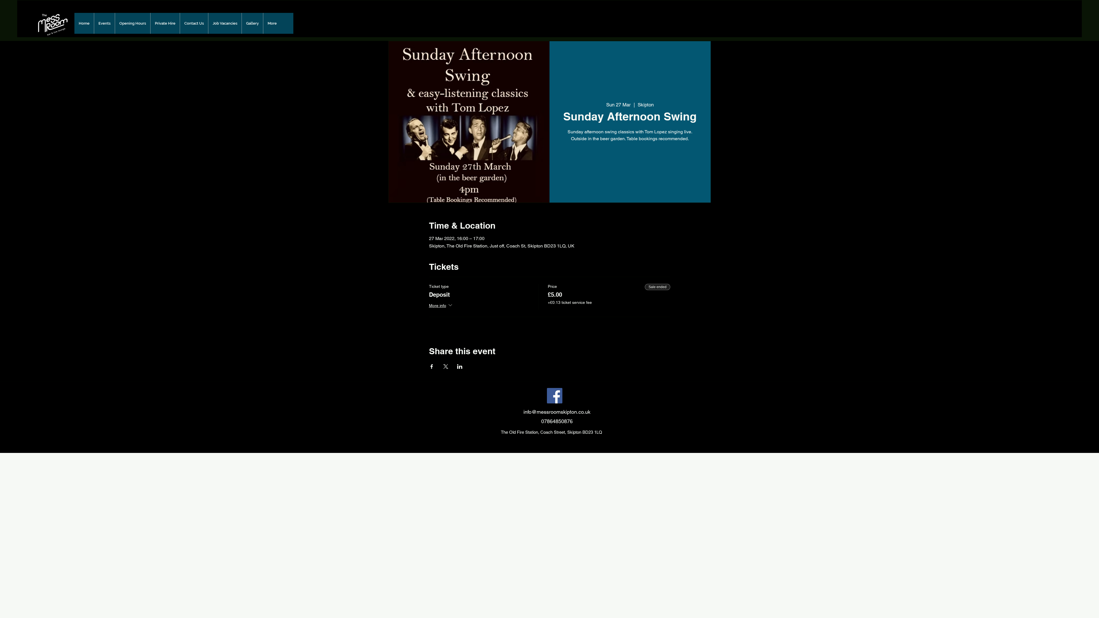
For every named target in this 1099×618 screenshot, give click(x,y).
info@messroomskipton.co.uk (556, 412)
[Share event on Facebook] (431, 366)
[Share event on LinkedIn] (459, 366)
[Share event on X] (445, 366)
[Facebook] (554, 395)
